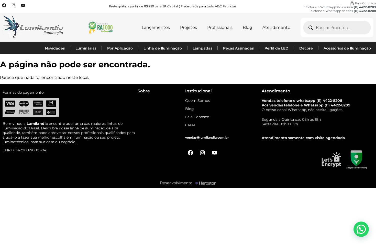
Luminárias (85, 48)
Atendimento (276, 27)
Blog (247, 27)
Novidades (55, 48)
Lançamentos (156, 27)
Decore (306, 48)
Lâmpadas (202, 48)
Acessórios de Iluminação (347, 48)
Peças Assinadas (238, 48)
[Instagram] (13, 5)
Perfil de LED (276, 48)
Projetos (188, 27)
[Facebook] (4, 5)
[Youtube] (23, 5)
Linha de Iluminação (162, 48)
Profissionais (220, 27)
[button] (361, 229)
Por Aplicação (120, 48)
